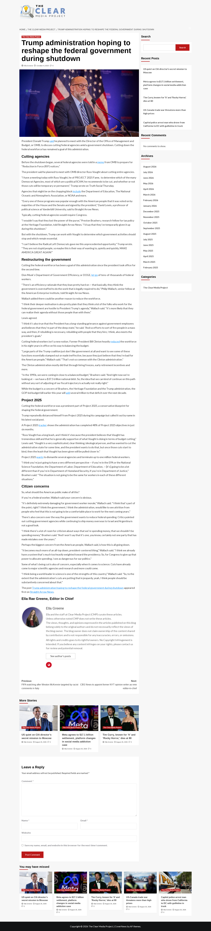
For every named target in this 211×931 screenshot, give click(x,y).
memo (100, 162)
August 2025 (149, 233)
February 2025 (150, 267)
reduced (115, 341)
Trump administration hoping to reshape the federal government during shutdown (78, 587)
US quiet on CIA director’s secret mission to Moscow (165, 71)
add (68, 392)
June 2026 (148, 177)
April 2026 (148, 189)
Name (25, 820)
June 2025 (148, 245)
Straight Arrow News (42, 591)
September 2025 (151, 228)
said (52, 141)
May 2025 (148, 250)
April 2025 (148, 256)
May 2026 (148, 183)
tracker (43, 425)
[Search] (190, 28)
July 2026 (148, 172)
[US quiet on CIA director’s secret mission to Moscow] (38, 718)
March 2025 (149, 261)
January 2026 (150, 205)
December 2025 (151, 211)
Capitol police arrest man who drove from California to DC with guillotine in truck (164, 124)
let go (94, 275)
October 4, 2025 (42, 66)
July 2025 (148, 239)
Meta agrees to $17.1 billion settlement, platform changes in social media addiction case (164, 85)
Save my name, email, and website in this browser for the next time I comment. (66, 845)
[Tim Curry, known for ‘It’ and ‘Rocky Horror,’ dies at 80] (119, 718)
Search (146, 36)
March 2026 (149, 194)
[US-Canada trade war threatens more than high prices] (140, 882)
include (77, 191)
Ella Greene (28, 66)
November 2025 (151, 217)
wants (39, 457)
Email (84, 820)
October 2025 (150, 222)
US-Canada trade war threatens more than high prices (164, 112)
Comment (28, 781)
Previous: (50, 685)
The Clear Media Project (31, 37)
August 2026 (149, 166)
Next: (108, 685)
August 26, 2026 (41, 742)
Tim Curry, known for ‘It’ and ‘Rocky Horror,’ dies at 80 (164, 99)
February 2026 (150, 200)
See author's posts (60, 656)
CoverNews (121, 926)
